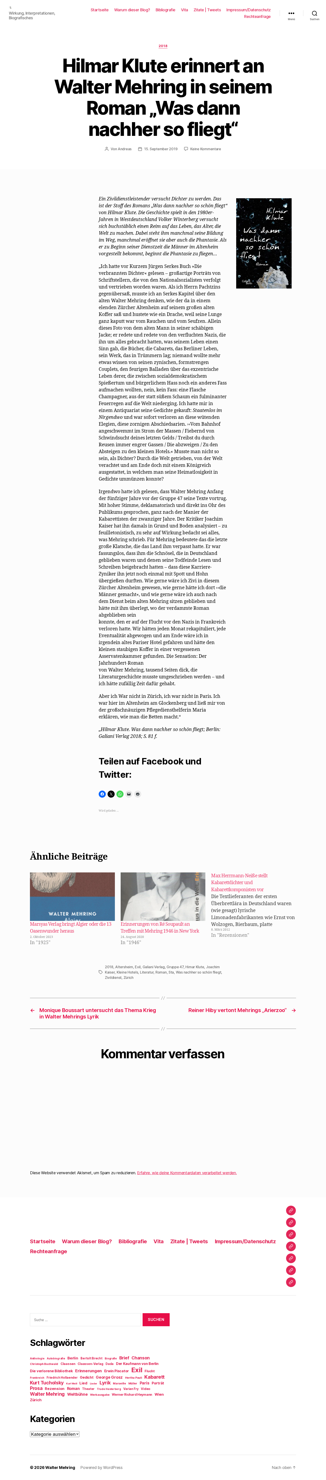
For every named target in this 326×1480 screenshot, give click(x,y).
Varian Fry (130, 1389)
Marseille (119, 1383)
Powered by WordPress (101, 1467)
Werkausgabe (99, 1394)
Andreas (125, 149)
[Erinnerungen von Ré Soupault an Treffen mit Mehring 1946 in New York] (163, 896)
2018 (163, 46)
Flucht (150, 1371)
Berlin (72, 1358)
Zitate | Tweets (207, 10)
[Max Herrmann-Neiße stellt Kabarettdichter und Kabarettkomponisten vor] (255, 909)
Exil (138, 967)
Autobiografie (56, 1358)
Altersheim (124, 967)
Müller (132, 1383)
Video (145, 1389)
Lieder (93, 1383)
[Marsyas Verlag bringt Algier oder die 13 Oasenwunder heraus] (72, 896)
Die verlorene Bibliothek (51, 1371)
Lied (83, 1383)
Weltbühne (77, 1394)
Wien (159, 1394)
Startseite (100, 10)
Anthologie (37, 1358)
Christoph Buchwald (44, 1364)
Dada (110, 1364)
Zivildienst (113, 977)
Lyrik (105, 1383)
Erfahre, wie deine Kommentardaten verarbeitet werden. (187, 1172)
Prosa (36, 1388)
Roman (161, 972)
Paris (144, 1383)
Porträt (158, 1383)
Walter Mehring (47, 1394)
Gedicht (86, 1377)
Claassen (68, 1364)
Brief (124, 1358)
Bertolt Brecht (91, 1358)
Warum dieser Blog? (132, 10)
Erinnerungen (88, 1370)
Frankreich (37, 1377)
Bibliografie (165, 10)
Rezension (55, 1388)
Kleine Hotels (127, 972)
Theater (88, 1389)
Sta (171, 972)
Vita (184, 10)
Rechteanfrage (257, 16)
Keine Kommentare (205, 149)
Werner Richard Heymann (132, 1394)
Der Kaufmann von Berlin (137, 1364)
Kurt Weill (71, 1383)
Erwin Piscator (116, 1371)
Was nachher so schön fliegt (198, 972)
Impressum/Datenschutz (248, 10)
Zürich (129, 977)
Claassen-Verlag (90, 1364)
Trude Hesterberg (109, 1389)
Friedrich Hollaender (62, 1377)
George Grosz (109, 1377)
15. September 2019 (160, 149)
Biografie (111, 1358)
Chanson (141, 1358)
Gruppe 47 (175, 967)
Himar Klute (194, 967)
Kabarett (154, 1377)
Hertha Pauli (133, 1377)
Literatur (147, 972)
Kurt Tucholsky (47, 1383)
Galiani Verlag (154, 967)
